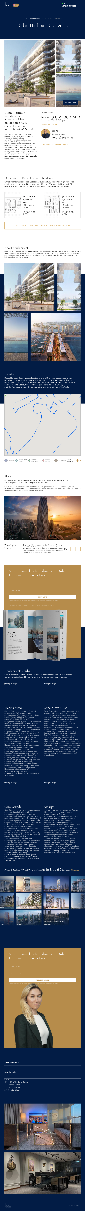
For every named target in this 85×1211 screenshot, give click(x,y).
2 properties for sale (49, 124)
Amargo (49, 806)
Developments (11, 1062)
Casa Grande (12, 806)
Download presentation (55, 144)
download (42, 597)
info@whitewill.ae (11, 1090)
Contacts (7, 1079)
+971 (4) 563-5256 (12, 1087)
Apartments (10, 1072)
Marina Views (13, 707)
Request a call (42, 980)
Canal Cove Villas (55, 707)
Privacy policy (75, 1205)
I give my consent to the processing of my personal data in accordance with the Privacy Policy (33, 600)
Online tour (70, 102)
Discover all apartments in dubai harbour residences (42, 226)
